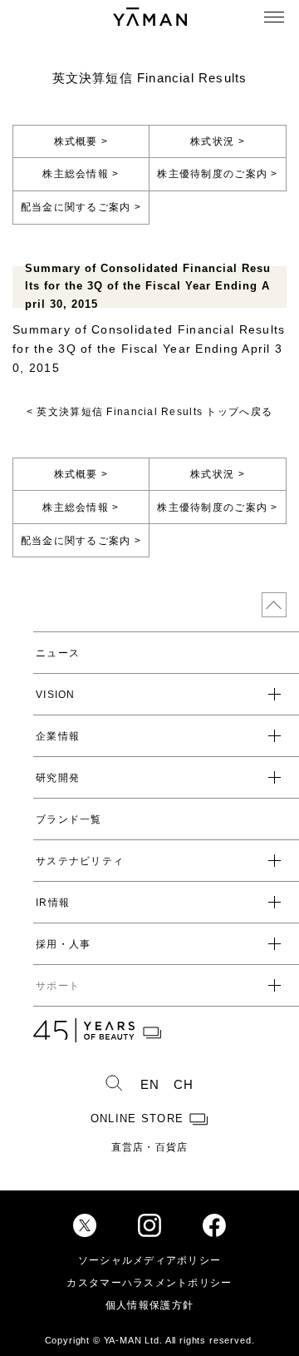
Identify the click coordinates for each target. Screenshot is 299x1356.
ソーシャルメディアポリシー (150, 1260)
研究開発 (58, 778)
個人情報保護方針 (149, 1305)
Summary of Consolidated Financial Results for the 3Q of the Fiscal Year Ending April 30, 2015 (148, 349)
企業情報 (58, 736)
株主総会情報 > (80, 174)
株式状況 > (217, 141)
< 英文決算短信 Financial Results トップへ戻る (149, 412)
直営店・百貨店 (150, 1147)
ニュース (58, 653)
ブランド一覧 (69, 819)
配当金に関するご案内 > (81, 207)
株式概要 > (81, 141)
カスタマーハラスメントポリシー (149, 1283)
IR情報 (53, 902)
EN (150, 1084)
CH (184, 1084)
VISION (56, 694)
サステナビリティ (80, 861)
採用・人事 (63, 944)
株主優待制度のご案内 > (217, 174)
